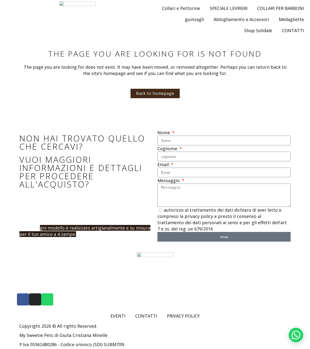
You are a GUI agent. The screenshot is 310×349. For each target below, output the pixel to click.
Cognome (167, 148)
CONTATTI (293, 30)
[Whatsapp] (47, 299)
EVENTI (117, 316)
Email (163, 164)
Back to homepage (155, 93)
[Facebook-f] (23, 299)
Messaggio (169, 180)
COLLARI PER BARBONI (280, 8)
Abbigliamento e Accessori (241, 19)
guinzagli (194, 19)
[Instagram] (35, 299)
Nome (164, 132)
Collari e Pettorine (181, 8)
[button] (296, 335)
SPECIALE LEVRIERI (229, 8)
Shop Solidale (258, 30)
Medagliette (291, 19)
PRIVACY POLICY (183, 316)
